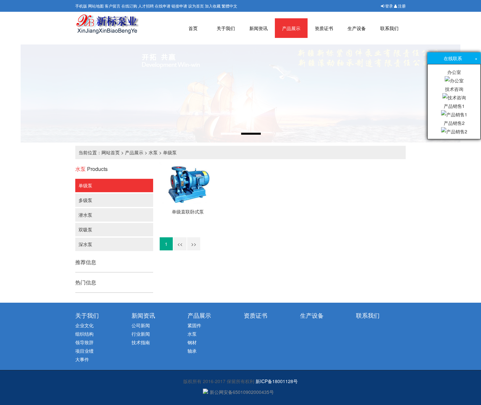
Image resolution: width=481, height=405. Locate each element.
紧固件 (194, 325)
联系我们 (389, 28)
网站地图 (96, 5)
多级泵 (85, 200)
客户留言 (112, 5)
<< (180, 244)
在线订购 (129, 5)
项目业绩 (84, 350)
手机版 (81, 5)
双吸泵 (85, 229)
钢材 (192, 342)
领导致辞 (84, 342)
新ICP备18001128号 (277, 381)
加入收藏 (213, 5)
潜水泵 (85, 214)
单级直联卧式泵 (188, 211)
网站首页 (110, 152)
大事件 (82, 359)
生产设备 (356, 28)
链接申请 (179, 5)
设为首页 (196, 5)
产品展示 (291, 28)
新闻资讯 (258, 28)
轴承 (192, 350)
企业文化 (84, 325)
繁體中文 (229, 5)
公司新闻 (141, 325)
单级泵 (170, 152)
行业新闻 (141, 333)
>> (193, 244)
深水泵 (85, 244)
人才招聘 (146, 5)
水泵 (153, 152)
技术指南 (141, 342)
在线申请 (162, 5)
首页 (193, 28)
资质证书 (324, 28)
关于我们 (226, 28)
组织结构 (84, 333)
